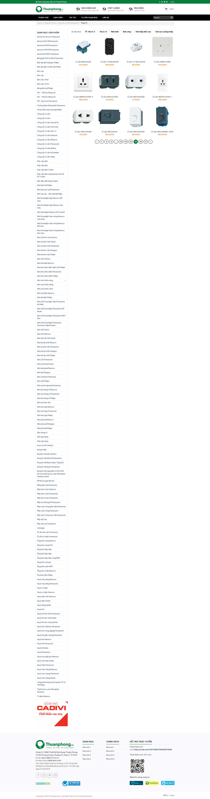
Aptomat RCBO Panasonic (48, 54)
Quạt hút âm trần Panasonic (48, 614)
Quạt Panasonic (43, 652)
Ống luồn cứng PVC (45, 545)
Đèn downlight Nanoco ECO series (51, 212)
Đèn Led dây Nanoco (45, 293)
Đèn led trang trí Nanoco (47, 390)
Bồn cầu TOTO (43, 84)
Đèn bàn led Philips (44, 185)
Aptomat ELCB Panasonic (47, 41)
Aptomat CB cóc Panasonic (48, 37)
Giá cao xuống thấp (164, 32)
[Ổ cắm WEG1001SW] (109, 81)
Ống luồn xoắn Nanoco (46, 571)
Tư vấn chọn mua (89, 18)
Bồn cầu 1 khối (42, 80)
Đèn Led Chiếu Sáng (45, 284)
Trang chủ (43, 18)
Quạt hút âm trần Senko (46, 618)
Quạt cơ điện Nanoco (46, 592)
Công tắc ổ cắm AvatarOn (48, 122)
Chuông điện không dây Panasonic (51, 105)
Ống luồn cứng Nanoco (46, 541)
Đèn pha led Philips (44, 428)
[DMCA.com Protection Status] (43, 783)
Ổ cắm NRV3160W (83, 62)
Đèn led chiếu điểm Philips (47, 276)
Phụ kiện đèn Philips (45, 575)
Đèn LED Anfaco (43, 259)
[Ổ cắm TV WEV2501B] (109, 46)
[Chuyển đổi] (65, 280)
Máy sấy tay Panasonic (46, 524)
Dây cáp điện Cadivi (45, 170)
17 (146, 141)
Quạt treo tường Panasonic (48, 674)
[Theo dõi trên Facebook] (159, 2)
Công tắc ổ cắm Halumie (47, 135)
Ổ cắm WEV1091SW (83, 132)
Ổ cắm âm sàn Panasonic (47, 532)
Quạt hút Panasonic (45, 644)
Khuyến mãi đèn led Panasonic (49, 458)
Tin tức (72, 18)
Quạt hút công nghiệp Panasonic (50, 631)
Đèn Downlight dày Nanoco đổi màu (49, 199)
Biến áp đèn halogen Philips (48, 63)
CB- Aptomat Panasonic (47, 101)
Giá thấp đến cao (143, 32)
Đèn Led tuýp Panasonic (47, 411)
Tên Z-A (103, 32)
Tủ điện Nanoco (43, 696)
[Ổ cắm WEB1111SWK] (162, 46)
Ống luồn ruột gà (44, 562)
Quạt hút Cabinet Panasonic (48, 626)
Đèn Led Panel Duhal (45, 364)
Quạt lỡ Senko (42, 648)
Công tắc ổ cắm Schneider (48, 152)
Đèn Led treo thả (43, 402)
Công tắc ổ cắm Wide (46, 157)
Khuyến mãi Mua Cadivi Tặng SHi (50, 463)
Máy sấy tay (42, 519)
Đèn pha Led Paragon (45, 424)
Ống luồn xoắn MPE (45, 566)
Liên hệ (105, 18)
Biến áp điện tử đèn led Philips (49, 67)
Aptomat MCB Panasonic (47, 45)
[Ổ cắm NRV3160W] (83, 46)
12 (121, 141)
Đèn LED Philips (43, 381)
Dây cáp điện (42, 161)
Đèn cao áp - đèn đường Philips (49, 194)
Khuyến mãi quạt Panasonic (48, 467)
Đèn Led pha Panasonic (46, 377)
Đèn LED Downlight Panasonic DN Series (50, 310)
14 (131, 141)
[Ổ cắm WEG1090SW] (136, 81)
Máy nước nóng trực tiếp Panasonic (51, 515)
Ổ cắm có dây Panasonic (47, 536)
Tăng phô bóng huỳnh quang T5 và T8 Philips (51, 683)
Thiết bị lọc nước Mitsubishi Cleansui (48, 690)
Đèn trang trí (42, 432)
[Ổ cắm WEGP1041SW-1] (162, 81)
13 (126, 141)
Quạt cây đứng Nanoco (46, 579)
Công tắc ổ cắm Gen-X (46, 131)
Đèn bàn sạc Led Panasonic (48, 190)
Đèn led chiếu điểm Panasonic (49, 272)
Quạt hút (40, 609)
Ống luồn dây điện (44, 549)
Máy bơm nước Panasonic (47, 494)
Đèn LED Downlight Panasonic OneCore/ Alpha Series (49, 324)
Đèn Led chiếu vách (45, 289)
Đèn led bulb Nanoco (45, 263)
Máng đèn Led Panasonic (47, 485)
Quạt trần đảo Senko (45, 661)
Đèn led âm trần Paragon (47, 250)
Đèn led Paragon (43, 372)
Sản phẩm (57, 18)
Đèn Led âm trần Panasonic (48, 246)
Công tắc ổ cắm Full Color (47, 127)
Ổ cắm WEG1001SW (109, 97)
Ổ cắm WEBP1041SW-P (83, 97)
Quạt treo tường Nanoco (47, 669)
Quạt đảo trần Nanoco (46, 596)
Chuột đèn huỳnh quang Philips (49, 110)
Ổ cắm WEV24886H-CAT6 (162, 132)
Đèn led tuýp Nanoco (45, 407)
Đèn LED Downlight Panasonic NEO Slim (51, 317)
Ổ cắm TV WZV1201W (136, 62)
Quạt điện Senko (43, 601)
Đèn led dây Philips (44, 297)
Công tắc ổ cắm (50, 23)
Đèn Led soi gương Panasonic (49, 385)
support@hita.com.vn (50, 758)
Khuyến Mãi (41, 450)
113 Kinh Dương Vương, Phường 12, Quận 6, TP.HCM (56, 755)
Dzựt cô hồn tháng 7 (45, 445)
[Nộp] (172, 18)
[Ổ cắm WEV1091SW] (83, 116)
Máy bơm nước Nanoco (46, 489)
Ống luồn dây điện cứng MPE (48, 558)
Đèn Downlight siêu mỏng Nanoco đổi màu (51, 224)
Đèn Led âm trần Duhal (46, 242)
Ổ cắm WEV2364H (109, 132)
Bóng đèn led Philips (45, 88)
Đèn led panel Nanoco (46, 368)
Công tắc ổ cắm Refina (46, 148)
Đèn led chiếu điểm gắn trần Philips (51, 267)
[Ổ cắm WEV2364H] (109, 116)
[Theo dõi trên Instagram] (162, 2)
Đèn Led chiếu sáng (45, 280)
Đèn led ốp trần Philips (46, 355)
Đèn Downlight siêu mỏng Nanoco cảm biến (51, 217)
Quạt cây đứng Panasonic (47, 584)
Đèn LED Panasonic (45, 360)
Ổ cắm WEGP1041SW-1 (162, 97)
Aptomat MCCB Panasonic (48, 50)
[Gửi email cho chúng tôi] (166, 2)
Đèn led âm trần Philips (46, 254)
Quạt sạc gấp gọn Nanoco (48, 656)
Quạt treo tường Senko (46, 678)
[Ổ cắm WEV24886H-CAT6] (162, 116)
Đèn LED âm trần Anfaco (47, 237)
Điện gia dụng (42, 437)
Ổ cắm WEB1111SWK (162, 62)
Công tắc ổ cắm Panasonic (68, 23)
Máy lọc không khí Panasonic (48, 502)
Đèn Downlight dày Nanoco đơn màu (50, 206)
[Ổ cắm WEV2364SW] (136, 116)
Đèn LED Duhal (43, 330)
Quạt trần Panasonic (45, 665)
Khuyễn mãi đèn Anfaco (47, 454)
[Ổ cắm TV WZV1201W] (136, 46)
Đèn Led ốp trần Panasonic (48, 347)
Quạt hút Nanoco (44, 639)
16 (141, 141)
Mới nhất (115, 32)
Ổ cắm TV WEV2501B (109, 62)
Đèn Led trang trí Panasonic (48, 394)
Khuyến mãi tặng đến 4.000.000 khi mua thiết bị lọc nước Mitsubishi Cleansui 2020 (51, 474)
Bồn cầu (40, 71)
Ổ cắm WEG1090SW (135, 97)
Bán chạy (127, 32)
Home (40, 23)
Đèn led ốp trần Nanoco (46, 342)
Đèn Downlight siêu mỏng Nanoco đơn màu (51, 231)
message (40, 528)
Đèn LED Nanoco (44, 334)
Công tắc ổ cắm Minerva (47, 140)
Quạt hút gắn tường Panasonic (49, 635)
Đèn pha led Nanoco (45, 420)
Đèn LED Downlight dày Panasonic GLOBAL (51, 303)
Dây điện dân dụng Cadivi (47, 181)
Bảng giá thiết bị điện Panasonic (50, 58)
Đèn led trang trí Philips (46, 398)
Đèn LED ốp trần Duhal (46, 338)
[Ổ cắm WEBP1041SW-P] (83, 81)
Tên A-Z (91, 32)
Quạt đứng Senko (44, 605)
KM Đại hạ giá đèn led (45, 481)
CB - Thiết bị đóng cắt (46, 93)
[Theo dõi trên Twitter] (164, 2)
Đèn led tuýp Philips (45, 415)
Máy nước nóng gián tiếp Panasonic (51, 506)
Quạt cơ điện (42, 588)
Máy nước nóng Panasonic (47, 511)
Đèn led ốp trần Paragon (47, 351)
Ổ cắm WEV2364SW (135, 132)
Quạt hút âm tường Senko (47, 622)
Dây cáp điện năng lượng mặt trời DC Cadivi (50, 175)
